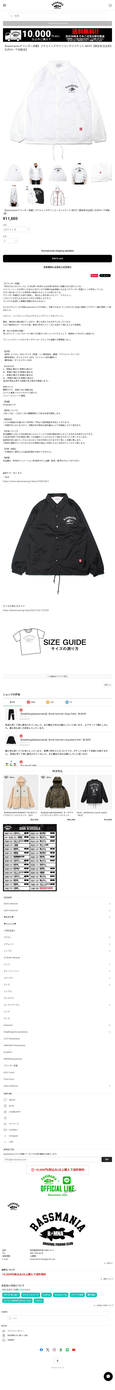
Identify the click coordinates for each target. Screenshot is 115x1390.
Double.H (8, 1052)
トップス (8, 951)
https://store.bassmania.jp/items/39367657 (26, 481)
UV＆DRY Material (12, 958)
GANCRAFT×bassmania (14, 1045)
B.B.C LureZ (9, 1072)
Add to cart (57, 258)
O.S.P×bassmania (12, 1039)
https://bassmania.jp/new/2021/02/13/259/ (26, 610)
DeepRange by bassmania (16, 1032)
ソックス (8, 991)
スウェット (9, 944)
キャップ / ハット (11, 971)
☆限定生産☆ (10, 931)
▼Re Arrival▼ (10, 924)
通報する (107, 685)
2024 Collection (11, 1086)
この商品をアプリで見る (57, 676)
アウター (8, 937)
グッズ (7, 985)
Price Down (9, 1079)
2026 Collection (11, 904)
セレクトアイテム (11, 1005)
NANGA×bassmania (13, 1059)
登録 (107, 1159)
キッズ (7, 1018)
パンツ (7, 964)
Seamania (8, 1025)
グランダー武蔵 (11, 1066)
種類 (5, 225)
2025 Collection (11, 910)
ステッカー (9, 978)
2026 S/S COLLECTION (57, 23)
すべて (12, 702)
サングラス (9, 998)
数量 (5, 236)
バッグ (7, 1012)
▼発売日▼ (9, 917)
